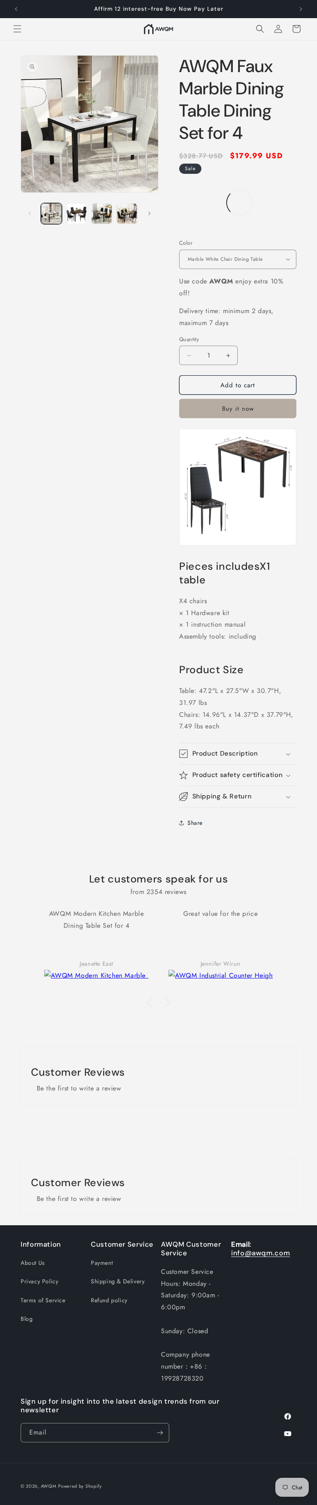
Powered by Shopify (80, 1486)
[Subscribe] (160, 1432)
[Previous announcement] (16, 9)
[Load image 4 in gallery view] (101, 213)
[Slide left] (30, 213)
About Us (33, 1263)
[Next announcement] (301, 9)
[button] (17, 29)
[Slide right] (149, 213)
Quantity (189, 339)
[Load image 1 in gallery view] (51, 213)
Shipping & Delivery (117, 1281)
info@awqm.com (260, 1252)
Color (185, 243)
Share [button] (195, 823)
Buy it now (238, 408)
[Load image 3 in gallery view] (76, 213)
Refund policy (109, 1300)
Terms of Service (43, 1300)
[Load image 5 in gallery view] (126, 213)
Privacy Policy (39, 1281)
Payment (102, 1263)
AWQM (49, 1486)
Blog (27, 1319)
